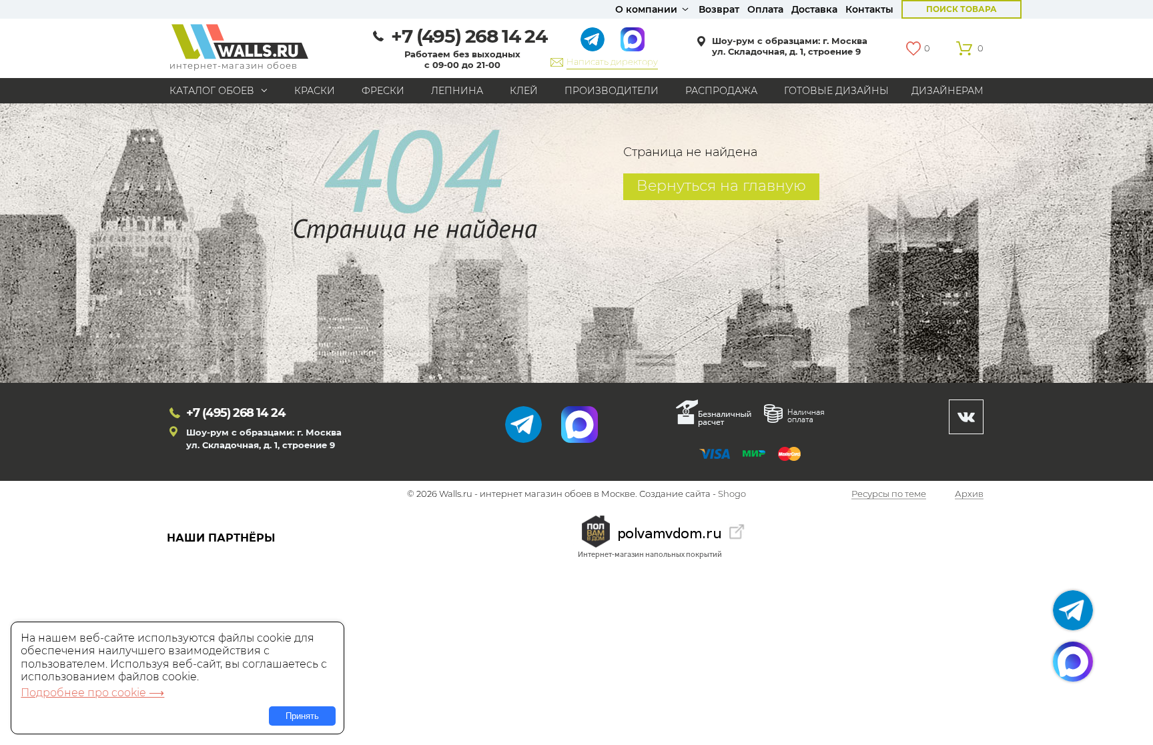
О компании (646, 9)
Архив (969, 494)
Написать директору (612, 61)
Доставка (814, 9)
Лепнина (457, 91)
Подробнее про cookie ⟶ (92, 692)
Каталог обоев (211, 91)
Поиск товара (961, 9)
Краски (314, 91)
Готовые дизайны (836, 91)
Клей (524, 91)
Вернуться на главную (721, 186)
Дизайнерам (947, 91)
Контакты (869, 9)
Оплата (765, 9)
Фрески (383, 91)
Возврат (719, 9)
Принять (302, 716)
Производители (611, 91)
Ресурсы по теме (888, 494)
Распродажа (721, 91)
